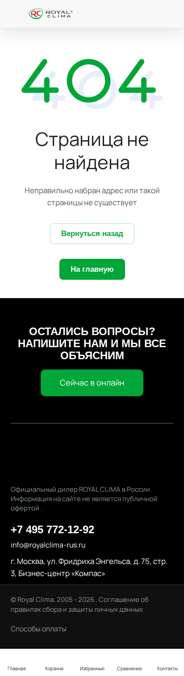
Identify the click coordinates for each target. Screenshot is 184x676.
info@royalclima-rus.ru (48, 545)
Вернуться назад (92, 233)
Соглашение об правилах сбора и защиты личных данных (80, 604)
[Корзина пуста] (168, 14)
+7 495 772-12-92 (52, 529)
